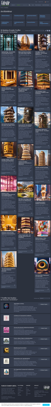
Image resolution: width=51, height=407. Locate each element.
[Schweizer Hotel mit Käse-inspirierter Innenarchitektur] (9, 222)
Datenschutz (28, 393)
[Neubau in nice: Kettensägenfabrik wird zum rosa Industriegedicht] (9, 183)
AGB (27, 392)
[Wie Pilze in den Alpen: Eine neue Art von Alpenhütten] (25, 189)
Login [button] (36, 1)
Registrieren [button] (41, 1)
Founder (19, 392)
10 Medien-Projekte (43, 370)
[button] (47, 2)
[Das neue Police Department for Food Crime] (42, 265)
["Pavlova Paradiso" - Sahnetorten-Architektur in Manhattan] (25, 152)
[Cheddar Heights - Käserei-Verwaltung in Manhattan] (9, 150)
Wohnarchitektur (6, 15)
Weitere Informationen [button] (28, 405)
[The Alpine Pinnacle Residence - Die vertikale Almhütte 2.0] (42, 42)
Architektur (6, 7)
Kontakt (27, 389)
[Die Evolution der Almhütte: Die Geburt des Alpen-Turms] (9, 114)
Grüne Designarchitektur (44, 23)
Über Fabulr (20, 387)
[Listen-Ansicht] (49, 30)
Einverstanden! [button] (46, 404)
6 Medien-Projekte (44, 304)
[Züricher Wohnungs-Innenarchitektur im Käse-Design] (9, 78)
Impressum (28, 390)
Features (19, 389)
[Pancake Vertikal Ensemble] (42, 157)
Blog (18, 393)
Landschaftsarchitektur (18, 23)
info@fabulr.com (40, 396)
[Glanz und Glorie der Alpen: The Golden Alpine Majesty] (25, 42)
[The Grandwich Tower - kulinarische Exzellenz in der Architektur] (42, 81)
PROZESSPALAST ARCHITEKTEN (6, 68)
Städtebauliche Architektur (5, 23)
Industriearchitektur (31, 16)
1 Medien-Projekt (44, 328)
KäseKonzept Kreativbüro (6, 104)
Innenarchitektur (31, 22)
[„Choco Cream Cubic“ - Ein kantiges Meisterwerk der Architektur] (25, 225)
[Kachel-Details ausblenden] (45, 30)
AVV (26, 395)
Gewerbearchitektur (19, 15)
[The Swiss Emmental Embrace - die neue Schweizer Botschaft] (9, 259)
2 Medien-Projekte (44, 348)
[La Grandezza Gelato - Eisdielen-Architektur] (42, 192)
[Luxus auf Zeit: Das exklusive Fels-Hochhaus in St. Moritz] (25, 115)
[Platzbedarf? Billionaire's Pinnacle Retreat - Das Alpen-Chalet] (42, 119)
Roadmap (19, 395)
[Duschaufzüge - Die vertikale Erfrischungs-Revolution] (9, 42)
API (26, 387)
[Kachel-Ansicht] (47, 30)
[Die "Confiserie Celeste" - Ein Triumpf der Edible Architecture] (25, 79)
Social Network (20, 390)
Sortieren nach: (28, 30)
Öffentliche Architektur (42, 16)
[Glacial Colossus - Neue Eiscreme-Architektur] (42, 228)
